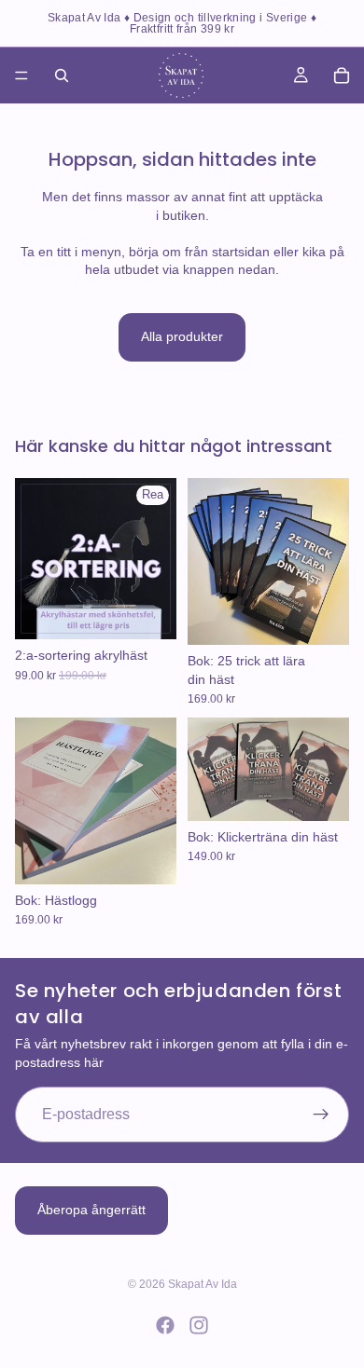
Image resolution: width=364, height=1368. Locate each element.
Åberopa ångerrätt (91, 1209)
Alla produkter (182, 336)
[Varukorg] (341, 75)
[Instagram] (199, 1325)
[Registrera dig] (321, 1115)
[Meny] (21, 75)
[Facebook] (165, 1325)
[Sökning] (61, 75)
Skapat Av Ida (202, 1284)
